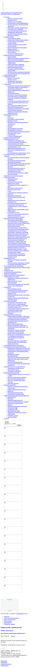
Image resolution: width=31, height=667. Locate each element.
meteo (10, 610)
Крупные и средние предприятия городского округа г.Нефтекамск (17, 95)
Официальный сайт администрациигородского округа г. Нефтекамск (11, 13)
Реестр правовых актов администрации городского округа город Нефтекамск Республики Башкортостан (18, 291)
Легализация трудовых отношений (18, 305)
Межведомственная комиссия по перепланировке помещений (17, 239)
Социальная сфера (9, 177)
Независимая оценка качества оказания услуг (16, 200)
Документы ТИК (13, 408)
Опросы (6, 418)
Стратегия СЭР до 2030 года (16, 66)
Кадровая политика (10, 385)
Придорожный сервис (14, 133)
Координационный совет (15, 67)
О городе (6, 17)
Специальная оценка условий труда (18, 308)
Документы (7, 287)
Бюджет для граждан (14, 78)
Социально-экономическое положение (19, 85)
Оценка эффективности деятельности (19, 90)
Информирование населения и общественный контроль (17, 248)
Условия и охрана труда (14, 307)
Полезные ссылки (13, 415)
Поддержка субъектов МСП (16, 119)
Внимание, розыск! (13, 35)
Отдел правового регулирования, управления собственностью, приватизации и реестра (17, 267)
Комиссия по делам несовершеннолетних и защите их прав (18, 185)
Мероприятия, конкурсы (15, 130)
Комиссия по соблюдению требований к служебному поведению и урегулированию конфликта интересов (19, 337)
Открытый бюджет (9, 76)
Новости (10, 405)
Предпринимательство (10, 114)
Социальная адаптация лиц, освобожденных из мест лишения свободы (17, 206)
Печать (13, 636)
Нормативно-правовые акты (16, 140)
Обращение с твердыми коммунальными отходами (19, 245)
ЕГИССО (10, 194)
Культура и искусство (14, 189)
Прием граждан (12, 49)
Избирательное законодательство (17, 406)
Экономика (7, 84)
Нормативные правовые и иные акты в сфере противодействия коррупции (19, 317)
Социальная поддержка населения (18, 192)
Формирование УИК (14, 411)
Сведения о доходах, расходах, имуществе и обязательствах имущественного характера (16, 331)
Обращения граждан (14, 50)
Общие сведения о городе (15, 18)
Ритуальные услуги (13, 212)
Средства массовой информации (17, 30)
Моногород (11, 92)
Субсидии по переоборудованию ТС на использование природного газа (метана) (18, 102)
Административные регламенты (17, 142)
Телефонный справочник (15, 32)
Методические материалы (15, 324)
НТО (9, 116)
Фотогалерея (8, 621)
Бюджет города (12, 79)
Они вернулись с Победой (15, 29)
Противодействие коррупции (12, 314)
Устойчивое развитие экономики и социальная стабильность (18, 88)
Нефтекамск (9, 599)
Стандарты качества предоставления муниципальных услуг (18, 146)
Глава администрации (14, 38)
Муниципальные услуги (11, 139)
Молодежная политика (14, 195)
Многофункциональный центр (17, 148)
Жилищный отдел (9, 258)
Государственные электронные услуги (19, 153)
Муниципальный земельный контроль (19, 163)
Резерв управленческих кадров (17, 389)
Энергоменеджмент (13, 93)
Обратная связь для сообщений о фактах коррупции (17, 342)
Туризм (10, 127)
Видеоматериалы (13, 356)
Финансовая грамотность (15, 82)
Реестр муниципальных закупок (17, 377)
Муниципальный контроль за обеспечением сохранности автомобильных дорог (16, 169)
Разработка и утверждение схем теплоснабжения (17, 242)
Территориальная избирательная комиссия (16, 395)
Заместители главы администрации (18, 40)
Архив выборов (12, 417)
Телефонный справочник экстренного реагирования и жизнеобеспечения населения (19, 351)
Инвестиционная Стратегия (16, 64)
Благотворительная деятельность (17, 203)
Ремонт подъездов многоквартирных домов (18, 228)
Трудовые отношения (10, 301)
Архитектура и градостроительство (14, 366)
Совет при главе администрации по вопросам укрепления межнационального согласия (18, 215)
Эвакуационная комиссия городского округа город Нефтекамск (19, 284)
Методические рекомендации (16, 379)
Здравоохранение (13, 179)
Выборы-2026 (12, 397)
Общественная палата (10, 75)
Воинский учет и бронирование (13, 176)
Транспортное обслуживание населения (17, 243)
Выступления (12, 52)
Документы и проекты (14, 371)
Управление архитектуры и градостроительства (16, 368)
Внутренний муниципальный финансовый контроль (16, 161)
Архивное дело (8, 270)
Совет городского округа (11, 618)
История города (12, 20)
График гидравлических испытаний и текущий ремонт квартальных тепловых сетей (16, 254)
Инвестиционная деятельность (13, 55)
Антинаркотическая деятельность (14, 345)
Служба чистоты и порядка (17, 249)
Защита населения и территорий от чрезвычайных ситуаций (14, 275)
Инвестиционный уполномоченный (18, 58)
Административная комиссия (12, 272)
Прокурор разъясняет (10, 273)
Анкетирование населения (15, 143)
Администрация (9, 37)
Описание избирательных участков (18, 401)
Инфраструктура (12, 121)
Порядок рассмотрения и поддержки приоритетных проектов (18, 109)
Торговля (10, 125)
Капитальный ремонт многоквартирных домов (15, 226)
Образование (11, 180)
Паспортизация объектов (15, 362)
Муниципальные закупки (11, 372)
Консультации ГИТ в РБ (15, 311)
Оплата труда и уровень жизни (17, 304)
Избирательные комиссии (15, 400)
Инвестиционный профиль (16, 59)
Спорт (9, 191)
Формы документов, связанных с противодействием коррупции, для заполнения (18, 327)
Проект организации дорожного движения (18, 231)
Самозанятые (11, 134)
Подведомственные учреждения (17, 340)
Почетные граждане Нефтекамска (17, 27)
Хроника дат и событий (15, 21)
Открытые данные (9, 624)
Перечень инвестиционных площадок (19, 72)
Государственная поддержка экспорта (19, 131)
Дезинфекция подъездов (15, 230)
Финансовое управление (15, 81)
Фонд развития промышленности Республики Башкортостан (17, 106)
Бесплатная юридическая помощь (17, 34)
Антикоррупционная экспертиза (17, 319)
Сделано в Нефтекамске (15, 136)
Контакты (10, 313)
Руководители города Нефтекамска (18, 23)
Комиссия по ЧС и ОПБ (15, 281)
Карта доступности (9, 619)
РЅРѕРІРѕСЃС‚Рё (22, 613)
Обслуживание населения (15, 128)
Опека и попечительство (15, 182)
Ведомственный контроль (15, 392)
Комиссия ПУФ (12, 282)
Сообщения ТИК (13, 409)
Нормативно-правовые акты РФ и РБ (19, 348)
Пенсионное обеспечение (15, 188)
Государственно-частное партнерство (19, 73)
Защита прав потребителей (12, 137)
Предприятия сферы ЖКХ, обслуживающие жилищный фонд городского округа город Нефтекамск (19, 221)
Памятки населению (14, 354)
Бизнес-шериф (12, 56)
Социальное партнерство (15, 310)
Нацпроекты (8, 622)
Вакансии (10, 391)
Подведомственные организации (17, 47)
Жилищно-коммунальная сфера (13, 218)
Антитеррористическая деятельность (15, 346)
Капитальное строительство (16, 224)
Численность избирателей (15, 403)
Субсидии (11, 117)
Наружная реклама (13, 383)
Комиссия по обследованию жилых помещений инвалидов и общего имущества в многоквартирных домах (19, 235)
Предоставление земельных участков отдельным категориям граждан (18, 263)
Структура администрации (15, 53)
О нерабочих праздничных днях (17, 302)
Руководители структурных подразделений (16, 42)
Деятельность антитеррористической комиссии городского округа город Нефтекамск (18, 359)
